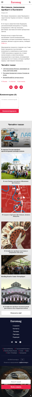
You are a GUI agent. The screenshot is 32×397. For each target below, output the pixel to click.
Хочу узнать (16, 387)
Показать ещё (16, 313)
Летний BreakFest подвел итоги (13, 77)
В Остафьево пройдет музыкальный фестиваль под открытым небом (16, 307)
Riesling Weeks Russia (10, 351)
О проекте (16, 326)
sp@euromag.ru (23, 362)
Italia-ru (3, 43)
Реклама (16, 331)
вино (27, 351)
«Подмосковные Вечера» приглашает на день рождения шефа (16, 69)
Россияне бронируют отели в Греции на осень (16, 74)
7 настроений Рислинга (22, 349)
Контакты (16, 328)
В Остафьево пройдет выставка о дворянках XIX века (16, 251)
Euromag (16, 2)
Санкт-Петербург (11, 353)
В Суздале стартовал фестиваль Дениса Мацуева (16, 215)
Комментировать (9, 111)
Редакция (16, 337)
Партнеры (16, 334)
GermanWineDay (8, 349)
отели (21, 351)
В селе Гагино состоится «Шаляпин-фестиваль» (16, 182)
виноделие (22, 353)
